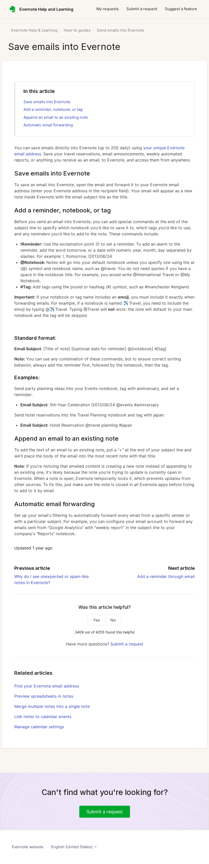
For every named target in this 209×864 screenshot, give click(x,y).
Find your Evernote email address (46, 685)
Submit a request (141, 8)
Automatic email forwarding (48, 125)
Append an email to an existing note (55, 117)
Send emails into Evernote (120, 30)
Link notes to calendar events (42, 716)
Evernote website (28, 846)
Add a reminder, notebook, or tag (53, 109)
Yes (96, 620)
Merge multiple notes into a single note (52, 706)
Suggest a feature (181, 8)
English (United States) (72, 846)
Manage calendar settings (39, 726)
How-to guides (77, 30)
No (113, 620)
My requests (107, 8)
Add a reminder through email (166, 576)
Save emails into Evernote (46, 101)
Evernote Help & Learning (34, 30)
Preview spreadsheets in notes (43, 696)
